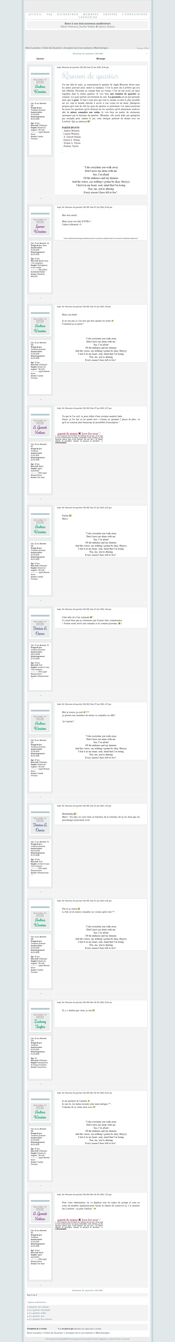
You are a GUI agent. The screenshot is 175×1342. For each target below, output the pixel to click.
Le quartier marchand (39, 1309)
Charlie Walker (87, 26)
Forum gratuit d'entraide (79, 1339)
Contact (95, 1339)
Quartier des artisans (39, 1306)
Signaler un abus (107, 1339)
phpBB (64, 1339)
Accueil (35, 14)
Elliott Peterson (69, 26)
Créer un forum (123, 1339)
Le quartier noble (37, 1313)
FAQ (50, 14)
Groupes (110, 14)
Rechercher (68, 14)
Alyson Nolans (106, 26)
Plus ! (147, 48)
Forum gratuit (52, 1339)
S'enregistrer (135, 14)
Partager (140, 48)
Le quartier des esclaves (40, 1319)
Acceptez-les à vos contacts (78, 47)
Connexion (88, 17)
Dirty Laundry (32, 47)
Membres (91, 14)
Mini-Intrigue (101, 47)
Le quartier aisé (36, 1316)
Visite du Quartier (52, 47)
